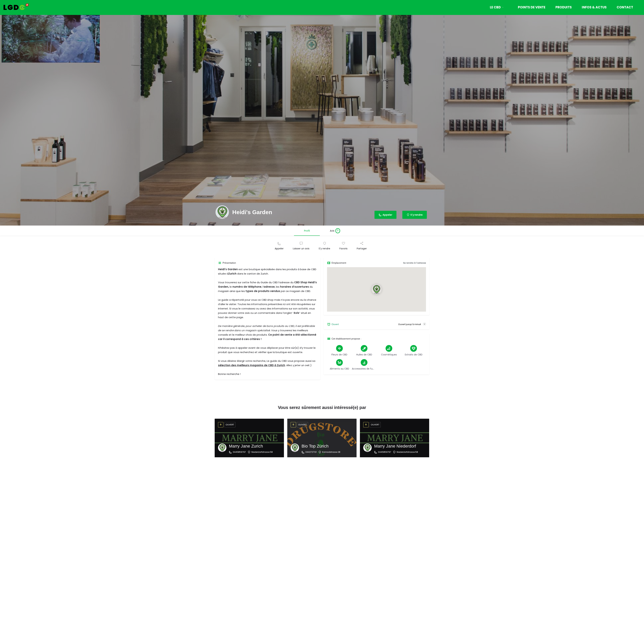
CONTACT (625, 7)
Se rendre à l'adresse (414, 262)
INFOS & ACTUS (594, 7)
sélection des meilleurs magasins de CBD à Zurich (251, 365)
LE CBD (495, 7)
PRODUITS (563, 7)
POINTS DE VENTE (531, 7)
